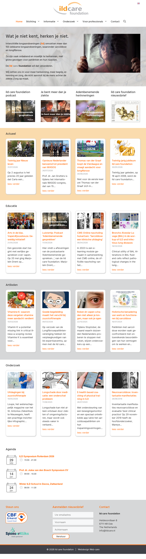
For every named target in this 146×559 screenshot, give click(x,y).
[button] (124, 22)
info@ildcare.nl (107, 530)
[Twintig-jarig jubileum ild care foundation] (125, 155)
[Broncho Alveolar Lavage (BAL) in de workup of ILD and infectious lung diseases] (125, 227)
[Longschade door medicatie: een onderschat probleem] (55, 386)
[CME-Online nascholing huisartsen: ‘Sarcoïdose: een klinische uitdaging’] (90, 227)
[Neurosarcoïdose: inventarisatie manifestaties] (125, 386)
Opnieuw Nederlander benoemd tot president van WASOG (55, 164)
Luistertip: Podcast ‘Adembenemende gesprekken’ (52, 236)
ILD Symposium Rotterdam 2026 (36, 456)
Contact (115, 22)
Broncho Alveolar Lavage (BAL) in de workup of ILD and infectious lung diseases (123, 238)
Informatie (49, 22)
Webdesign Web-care (89, 549)
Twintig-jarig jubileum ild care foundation (124, 162)
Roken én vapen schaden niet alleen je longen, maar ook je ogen (89, 315)
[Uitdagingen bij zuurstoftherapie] (21, 386)
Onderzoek (69, 22)
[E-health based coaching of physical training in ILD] (90, 386)
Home (19, 22)
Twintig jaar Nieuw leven (18, 162)
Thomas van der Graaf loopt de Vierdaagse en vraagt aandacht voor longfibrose (89, 166)
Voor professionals (93, 22)
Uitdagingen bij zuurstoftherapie (17, 394)
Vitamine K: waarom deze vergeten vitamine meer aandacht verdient (21, 315)
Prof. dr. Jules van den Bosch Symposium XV (43, 470)
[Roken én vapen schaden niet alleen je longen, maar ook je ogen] (90, 306)
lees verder (14, 183)
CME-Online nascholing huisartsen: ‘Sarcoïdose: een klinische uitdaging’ (90, 236)
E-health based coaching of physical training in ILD (89, 395)
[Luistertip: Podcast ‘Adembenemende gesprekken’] (55, 227)
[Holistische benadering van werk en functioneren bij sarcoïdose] (125, 306)
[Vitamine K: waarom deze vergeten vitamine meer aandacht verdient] (21, 306)
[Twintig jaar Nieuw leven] (21, 155)
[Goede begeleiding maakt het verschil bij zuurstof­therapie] (55, 306)
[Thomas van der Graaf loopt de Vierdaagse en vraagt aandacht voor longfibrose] (90, 155)
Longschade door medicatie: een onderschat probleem (55, 395)
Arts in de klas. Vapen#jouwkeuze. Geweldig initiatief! (20, 236)
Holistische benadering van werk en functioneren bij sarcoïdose (124, 315)
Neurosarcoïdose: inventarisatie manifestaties (125, 394)
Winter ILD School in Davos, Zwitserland (41, 483)
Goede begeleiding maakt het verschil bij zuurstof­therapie (54, 315)
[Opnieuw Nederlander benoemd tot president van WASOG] (55, 155)
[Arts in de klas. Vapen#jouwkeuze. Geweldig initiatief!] (21, 227)
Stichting (31, 22)
